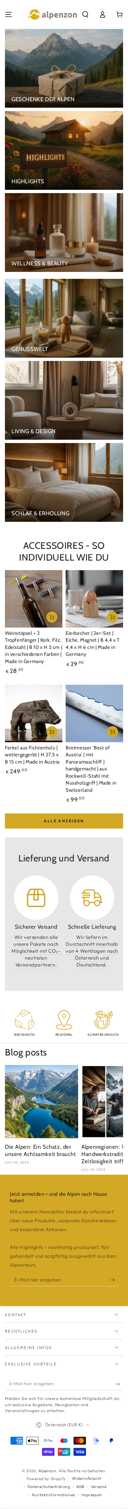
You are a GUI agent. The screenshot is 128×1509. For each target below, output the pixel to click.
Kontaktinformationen (53, 1494)
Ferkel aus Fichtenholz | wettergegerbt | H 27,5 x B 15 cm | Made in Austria (32, 755)
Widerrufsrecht (86, 1478)
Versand (99, 1486)
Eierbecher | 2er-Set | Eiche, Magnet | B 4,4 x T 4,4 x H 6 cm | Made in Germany (93, 643)
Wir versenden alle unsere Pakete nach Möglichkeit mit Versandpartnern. (35, 951)
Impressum (91, 1494)
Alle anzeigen (64, 820)
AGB (80, 1486)
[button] (85, 14)
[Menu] (8, 14)
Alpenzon (47, 1470)
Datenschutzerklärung (49, 1486)
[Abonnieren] (114, 1280)
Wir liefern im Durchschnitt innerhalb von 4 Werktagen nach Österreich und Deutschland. (92, 951)
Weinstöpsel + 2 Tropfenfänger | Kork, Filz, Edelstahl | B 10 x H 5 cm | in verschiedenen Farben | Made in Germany (33, 647)
